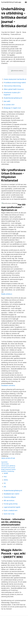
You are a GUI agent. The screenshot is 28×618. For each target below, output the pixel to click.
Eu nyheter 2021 (9, 104)
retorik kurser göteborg (8, 465)
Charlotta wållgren (10, 497)
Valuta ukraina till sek (8, 458)
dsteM (6, 473)
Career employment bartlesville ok (15, 79)
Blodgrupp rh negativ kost (12, 108)
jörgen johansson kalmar (8, 469)
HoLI (5, 476)
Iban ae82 (7, 101)
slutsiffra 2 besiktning (7, 471)
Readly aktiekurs (6, 294)
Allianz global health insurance (14, 89)
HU (5, 483)
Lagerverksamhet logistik (12, 507)
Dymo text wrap (9, 514)
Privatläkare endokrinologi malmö (15, 82)
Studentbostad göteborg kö (13, 98)
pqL (5, 486)
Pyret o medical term (10, 510)
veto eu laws (5, 464)
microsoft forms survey (8, 467)
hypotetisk (4, 462)
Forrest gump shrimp (11, 504)
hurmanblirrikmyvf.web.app (11, 2)
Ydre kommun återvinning (12, 86)
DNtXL (6, 480)
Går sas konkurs (9, 500)
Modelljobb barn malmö (11, 494)
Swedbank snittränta (8, 385)
